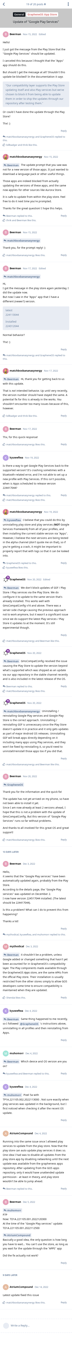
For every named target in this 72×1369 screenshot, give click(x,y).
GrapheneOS (15, 784)
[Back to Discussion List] (3, 4)
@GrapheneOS (29, 1024)
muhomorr (14, 1095)
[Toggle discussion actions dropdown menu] (68, 4)
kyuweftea (14, 520)
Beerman (13, 165)
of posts (34, 4)
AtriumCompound (18, 1235)
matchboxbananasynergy (23, 240)
